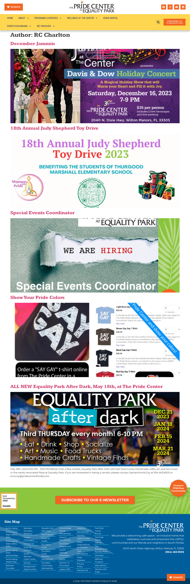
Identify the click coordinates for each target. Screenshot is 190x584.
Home (10, 18)
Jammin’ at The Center (64, 564)
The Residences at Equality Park (101, 549)
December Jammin (32, 44)
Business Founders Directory (28, 531)
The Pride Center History (99, 540)
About (21, 18)
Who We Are (100, 565)
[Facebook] (163, 7)
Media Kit (81, 528)
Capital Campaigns (29, 538)
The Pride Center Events (99, 531)
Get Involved (44, 26)
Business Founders (10, 566)
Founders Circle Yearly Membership (47, 565)
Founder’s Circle (46, 546)
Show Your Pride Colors (37, 297)
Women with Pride (101, 570)
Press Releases (81, 558)
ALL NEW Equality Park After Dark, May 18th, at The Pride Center (86, 386)
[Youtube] (176, 7)
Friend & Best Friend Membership (65, 531)
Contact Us (29, 544)
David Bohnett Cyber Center (30, 556)
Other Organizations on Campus (83, 544)
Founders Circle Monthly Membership (47, 555)
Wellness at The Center (80, 18)
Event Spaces (47, 534)
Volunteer (99, 555)
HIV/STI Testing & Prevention (64, 553)
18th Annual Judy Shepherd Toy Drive (54, 128)
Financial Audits (46, 539)
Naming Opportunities (83, 537)
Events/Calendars (17, 26)
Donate (27, 563)
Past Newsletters (82, 552)
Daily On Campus (27, 548)
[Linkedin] (183, 7)
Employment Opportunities (30, 567)
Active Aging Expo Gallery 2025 (11, 543)
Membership (82, 532)
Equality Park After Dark (47, 529)
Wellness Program (99, 560)
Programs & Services (46, 18)
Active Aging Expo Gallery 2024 (11, 534)
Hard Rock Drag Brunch (65, 545)
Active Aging (11, 528)
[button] (158, 22)
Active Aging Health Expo (11, 560)
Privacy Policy (80, 565)
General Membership (65, 538)
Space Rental (110, 18)
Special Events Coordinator (42, 213)
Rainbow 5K (82, 570)
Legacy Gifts (64, 569)
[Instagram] (170, 7)
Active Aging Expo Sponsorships (12, 553)
